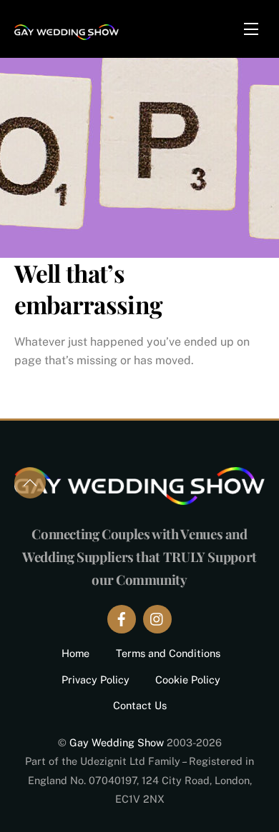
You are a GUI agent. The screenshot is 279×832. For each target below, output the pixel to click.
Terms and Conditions (168, 653)
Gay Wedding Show (116, 742)
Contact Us (140, 705)
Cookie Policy (187, 679)
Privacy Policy (95, 679)
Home (75, 653)
